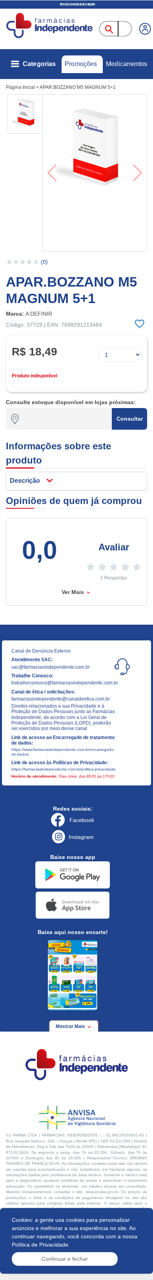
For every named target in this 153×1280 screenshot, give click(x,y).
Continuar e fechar (65, 1259)
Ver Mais (74, 592)
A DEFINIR (39, 314)
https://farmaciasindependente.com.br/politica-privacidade (63, 769)
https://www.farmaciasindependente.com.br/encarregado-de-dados (63, 751)
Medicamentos (126, 64)
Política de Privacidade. (41, 1244)
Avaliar (113, 547)
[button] (25, 114)
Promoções (81, 64)
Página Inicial (20, 87)
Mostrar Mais (71, 1026)
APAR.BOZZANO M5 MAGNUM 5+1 (78, 87)
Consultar (130, 419)
